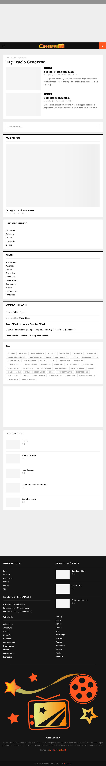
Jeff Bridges (45, 364)
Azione (9, 269)
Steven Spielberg (55, 376)
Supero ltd (67, 763)
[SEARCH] (97, 126)
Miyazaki (91, 368)
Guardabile (10, 241)
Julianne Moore (13, 368)
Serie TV (26, 376)
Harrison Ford (64, 361)
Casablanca (77, 353)
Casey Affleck (91, 353)
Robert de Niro (82, 372)
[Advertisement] (53, 23)
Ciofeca (9, 245)
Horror (58, 624)
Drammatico (11, 284)
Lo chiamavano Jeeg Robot (34, 484)
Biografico (10, 273)
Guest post (8, 578)
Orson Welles (39, 372)
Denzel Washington (90, 357)
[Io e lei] (13, 444)
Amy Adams (23, 353)
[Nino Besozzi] (13, 473)
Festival (43, 361)
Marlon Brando (61, 368)
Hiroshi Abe (78, 361)
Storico (59, 649)
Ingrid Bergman (31, 364)
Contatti (6, 574)
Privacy (6, 582)
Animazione (11, 262)
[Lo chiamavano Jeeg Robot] (13, 488)
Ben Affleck (40, 324)
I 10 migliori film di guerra (14, 604)
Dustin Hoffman (13, 361)
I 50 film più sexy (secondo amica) (17, 611)
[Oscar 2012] (63, 589)
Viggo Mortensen (28, 379)
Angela (48, 75)
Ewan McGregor (30, 361)
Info (5, 571)
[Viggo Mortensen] (63, 603)
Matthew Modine (77, 368)
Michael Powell (29, 455)
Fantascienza (11, 291)
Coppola (75, 357)
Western (59, 656)
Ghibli (52, 361)
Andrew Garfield (37, 353)
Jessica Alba (58, 364)
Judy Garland (87, 364)
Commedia (47, 68)
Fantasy (59, 617)
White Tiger (19, 312)
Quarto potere (41, 335)
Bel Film (9, 237)
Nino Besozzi (28, 470)
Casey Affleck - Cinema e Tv (19, 324)
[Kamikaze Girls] (63, 574)
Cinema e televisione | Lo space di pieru (24, 330)
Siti (4, 589)
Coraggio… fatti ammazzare (20, 210)
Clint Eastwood (61, 357)
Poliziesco (60, 638)
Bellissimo (10, 234)
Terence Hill (70, 376)
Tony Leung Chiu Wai (87, 376)
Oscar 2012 (76, 585)
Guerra (58, 620)
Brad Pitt (51, 353)
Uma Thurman (12, 379)
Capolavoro (11, 230)
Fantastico (10, 295)
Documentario (12, 280)
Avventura (10, 266)
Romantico (60, 645)
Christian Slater (35, 357)
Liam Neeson (28, 368)
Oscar (51, 372)
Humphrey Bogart (14, 364)
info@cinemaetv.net (57, 750)
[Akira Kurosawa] (13, 502)
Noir (57, 631)
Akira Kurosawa (29, 499)
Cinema (48, 357)
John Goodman (72, 364)
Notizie (6, 585)
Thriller (58, 653)
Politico (59, 642)
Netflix (27, 372)
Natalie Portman (14, 372)
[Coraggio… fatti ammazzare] (53, 175)
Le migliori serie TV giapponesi (60, 330)
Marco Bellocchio (44, 368)
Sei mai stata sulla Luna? (60, 71)
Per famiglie (61, 635)
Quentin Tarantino (64, 372)
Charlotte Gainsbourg (16, 357)
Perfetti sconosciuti (57, 97)
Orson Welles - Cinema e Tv (18, 335)
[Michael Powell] (13, 458)
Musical (59, 627)
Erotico (9, 287)
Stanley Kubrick (39, 376)
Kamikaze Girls (78, 571)
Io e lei (25, 441)
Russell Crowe (13, 376)
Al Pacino (11, 353)
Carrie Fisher (64, 353)
